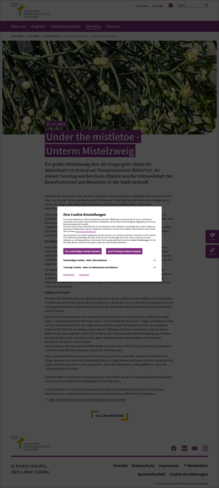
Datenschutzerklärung (85, 231)
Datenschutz (68, 274)
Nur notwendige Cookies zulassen (82, 251)
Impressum (84, 274)
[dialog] (109, 244)
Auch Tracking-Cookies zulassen (124, 251)
